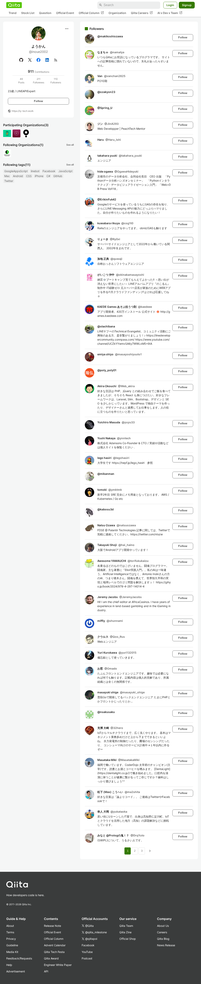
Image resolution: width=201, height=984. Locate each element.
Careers (162, 932)
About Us (163, 925)
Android (18, 176)
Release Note (52, 925)
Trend (12, 13)
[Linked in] (47, 60)
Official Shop (127, 938)
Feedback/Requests (19, 958)
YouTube (87, 952)
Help (9, 965)
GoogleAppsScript (16, 171)
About (10, 925)
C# (48, 176)
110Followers (55, 80)
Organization (117, 13)
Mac (7, 176)
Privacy (11, 938)
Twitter (8, 181)
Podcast (87, 958)
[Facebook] (38, 60)
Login (170, 5)
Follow (38, 101)
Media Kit (12, 952)
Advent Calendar (55, 945)
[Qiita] (14, 5)
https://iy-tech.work (23, 110)
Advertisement (15, 971)
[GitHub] (21, 60)
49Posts (21, 80)
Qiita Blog (163, 938)
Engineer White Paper (58, 965)
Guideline (12, 945)
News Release (166, 945)
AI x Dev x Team (169, 13)
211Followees (38, 80)
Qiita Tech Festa (54, 952)
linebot (35, 171)
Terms (10, 932)
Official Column (91, 13)
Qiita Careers (142, 13)
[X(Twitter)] (30, 60)
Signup (187, 5)
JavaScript (65, 171)
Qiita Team (126, 925)
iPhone (39, 176)
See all (70, 144)
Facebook (49, 171)
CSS (29, 176)
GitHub (57, 176)
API (46, 971)
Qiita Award (51, 958)
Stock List (27, 13)
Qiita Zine (125, 932)
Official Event (65, 13)
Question (45, 13)
